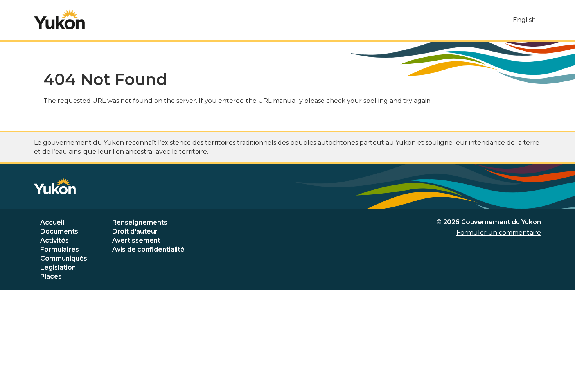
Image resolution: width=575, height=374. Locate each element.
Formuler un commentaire (498, 232)
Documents (59, 231)
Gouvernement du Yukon (501, 222)
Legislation (58, 267)
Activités (54, 240)
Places (51, 276)
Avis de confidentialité (148, 249)
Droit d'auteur (135, 231)
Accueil (52, 222)
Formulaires (59, 249)
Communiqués (63, 258)
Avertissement (136, 240)
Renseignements (139, 222)
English (524, 19)
